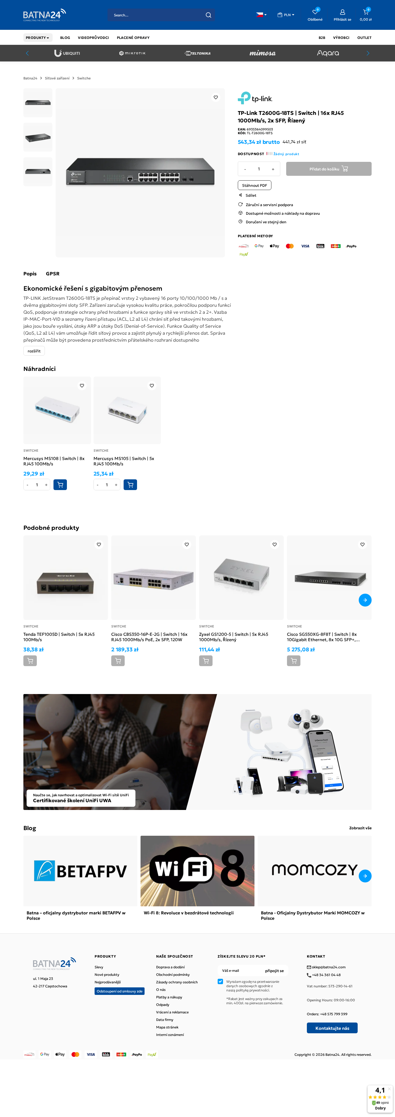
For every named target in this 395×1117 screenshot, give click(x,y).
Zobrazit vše (360, 827)
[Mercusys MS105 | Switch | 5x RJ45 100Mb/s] (127, 410)
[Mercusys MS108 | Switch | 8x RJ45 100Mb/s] (57, 410)
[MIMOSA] (263, 53)
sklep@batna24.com (328, 967)
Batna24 (30, 78)
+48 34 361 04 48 (326, 975)
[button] (261, 15)
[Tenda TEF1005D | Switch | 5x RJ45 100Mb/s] (65, 577)
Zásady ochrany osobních (177, 982)
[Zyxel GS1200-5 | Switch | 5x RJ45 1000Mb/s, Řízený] (241, 577)
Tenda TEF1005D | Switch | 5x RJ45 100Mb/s (59, 636)
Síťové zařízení (57, 78)
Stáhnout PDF (254, 185)
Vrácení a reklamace (172, 1012)
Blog (29, 827)
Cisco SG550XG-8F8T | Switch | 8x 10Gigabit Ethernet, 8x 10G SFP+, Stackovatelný (322, 636)
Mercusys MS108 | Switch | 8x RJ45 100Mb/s (54, 460)
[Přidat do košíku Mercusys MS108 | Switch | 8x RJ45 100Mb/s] (60, 484)
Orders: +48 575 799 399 (327, 1014)
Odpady (162, 1004)
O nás (161, 989)
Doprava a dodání (170, 967)
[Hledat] (208, 15)
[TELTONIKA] (197, 53)
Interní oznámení (170, 1034)
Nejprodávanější (108, 982)
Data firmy (164, 1019)
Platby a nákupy (169, 997)
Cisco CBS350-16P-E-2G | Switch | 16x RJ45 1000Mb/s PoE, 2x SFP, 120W (149, 636)
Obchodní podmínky (173, 974)
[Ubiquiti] (67, 53)
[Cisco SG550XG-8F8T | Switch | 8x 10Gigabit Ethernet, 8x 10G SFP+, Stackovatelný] (329, 577)
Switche (84, 78)
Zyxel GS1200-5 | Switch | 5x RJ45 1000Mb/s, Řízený (233, 636)
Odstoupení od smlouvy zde (119, 991)
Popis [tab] (30, 273)
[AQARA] (328, 53)
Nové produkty (107, 974)
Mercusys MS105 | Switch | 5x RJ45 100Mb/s (124, 460)
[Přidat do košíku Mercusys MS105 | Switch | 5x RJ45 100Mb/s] (130, 484)
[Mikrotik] (132, 53)
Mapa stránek (167, 1027)
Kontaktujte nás (332, 1027)
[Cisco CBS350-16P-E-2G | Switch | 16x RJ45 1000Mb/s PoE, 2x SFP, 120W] (153, 577)
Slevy (99, 967)
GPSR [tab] (52, 273)
